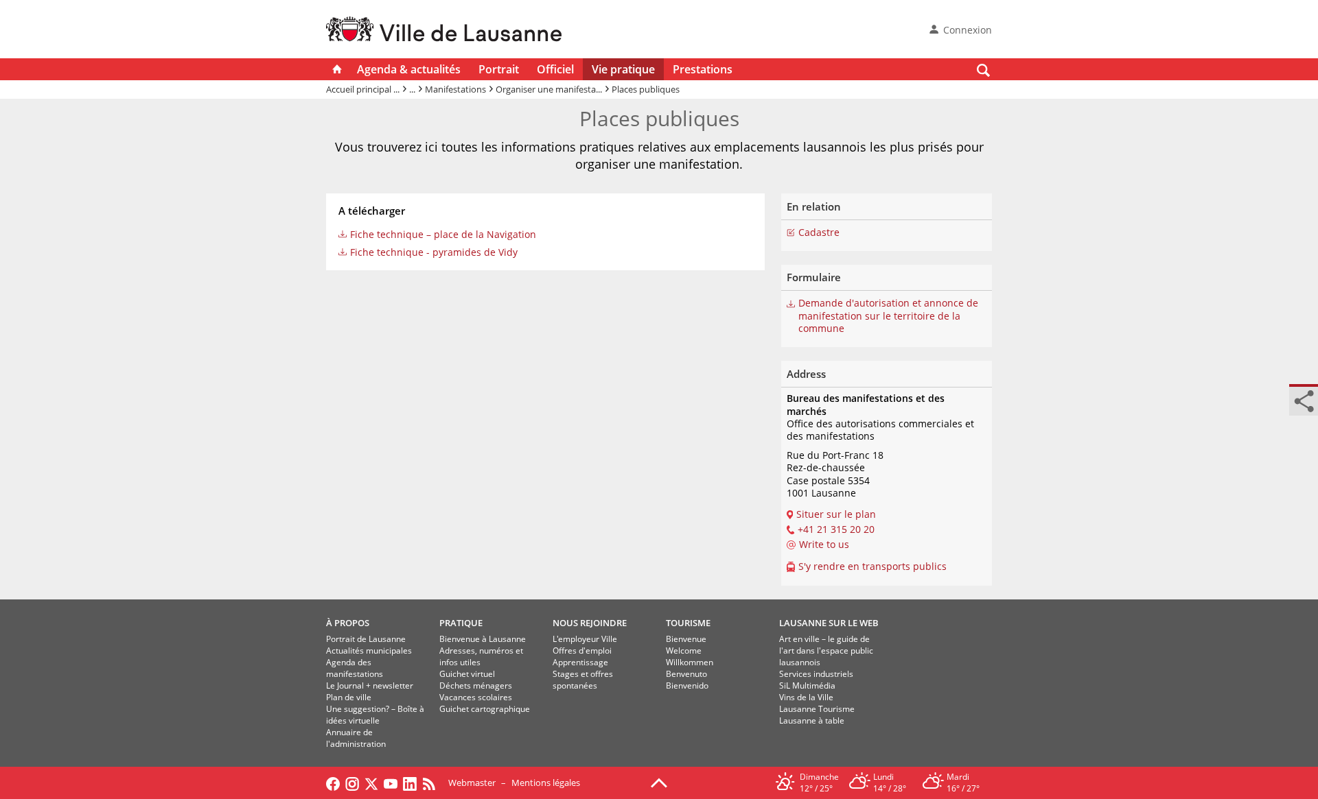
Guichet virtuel (467, 674)
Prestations (702, 69)
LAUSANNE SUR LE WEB (829, 623)
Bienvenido (687, 685)
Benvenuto (686, 674)
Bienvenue (686, 639)
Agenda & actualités (409, 69)
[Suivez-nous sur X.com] (371, 782)
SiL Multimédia (807, 685)
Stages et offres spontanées (583, 679)
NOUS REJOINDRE (590, 623)
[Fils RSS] (432, 782)
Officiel (555, 69)
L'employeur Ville (585, 639)
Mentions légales (545, 782)
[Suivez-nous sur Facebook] (333, 782)
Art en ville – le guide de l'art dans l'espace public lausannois (826, 650)
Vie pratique (623, 69)
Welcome (684, 650)
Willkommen (689, 662)
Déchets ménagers (475, 685)
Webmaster (472, 782)
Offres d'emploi (582, 650)
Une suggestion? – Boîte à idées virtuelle (375, 714)
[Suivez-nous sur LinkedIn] (410, 782)
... (412, 89)
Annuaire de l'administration (356, 738)
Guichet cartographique (484, 709)
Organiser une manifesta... (549, 89)
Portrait (498, 69)
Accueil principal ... (363, 89)
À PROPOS (347, 623)
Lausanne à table (811, 720)
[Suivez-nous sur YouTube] (390, 782)
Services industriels (816, 674)
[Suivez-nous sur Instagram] (352, 782)
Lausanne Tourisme (817, 709)
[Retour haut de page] (659, 782)
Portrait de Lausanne (366, 639)
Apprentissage (580, 662)
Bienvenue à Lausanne (482, 639)
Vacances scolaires (475, 697)
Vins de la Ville (806, 697)
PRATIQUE (461, 623)
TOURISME (688, 623)
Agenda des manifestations (354, 668)
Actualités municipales (369, 650)
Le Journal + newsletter (369, 685)
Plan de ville (348, 697)
